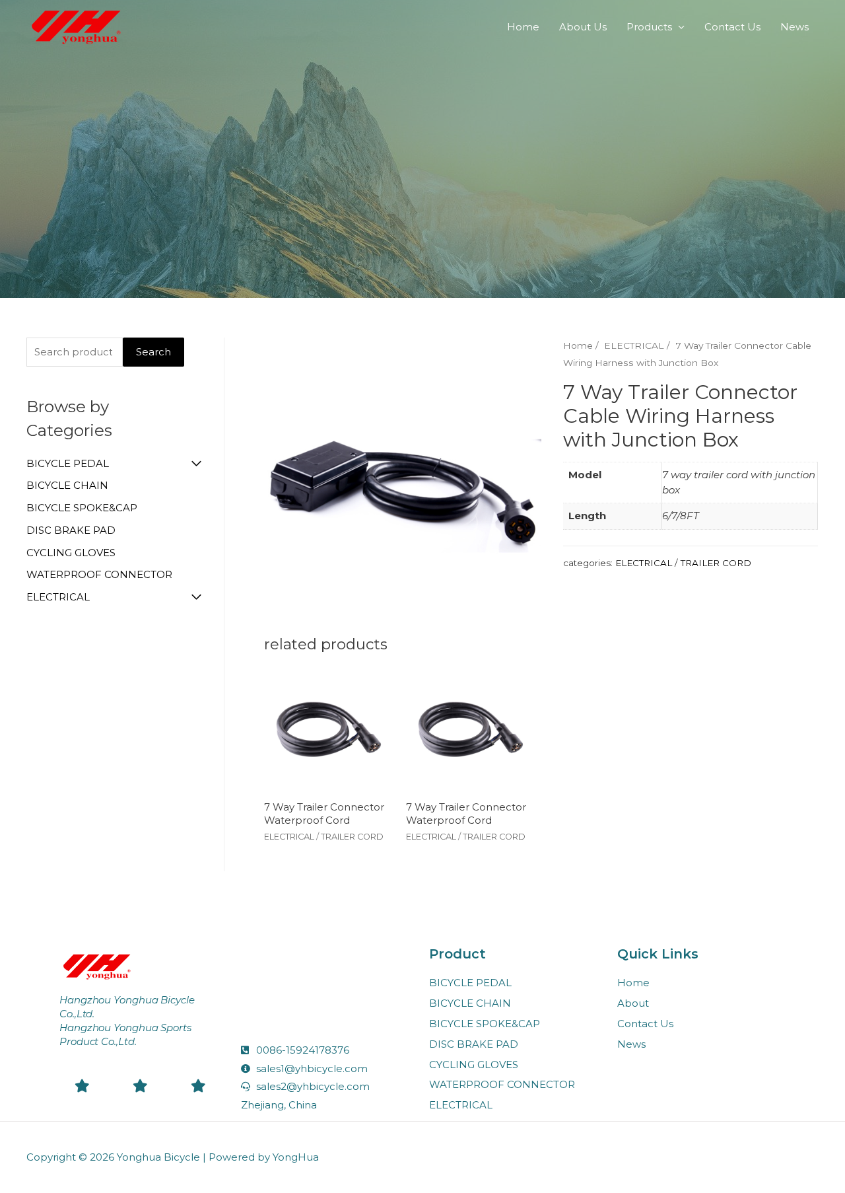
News (794, 26)
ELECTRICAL (58, 597)
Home (523, 26)
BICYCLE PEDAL (67, 463)
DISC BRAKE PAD (71, 530)
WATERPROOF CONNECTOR (99, 574)
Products (649, 26)
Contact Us (732, 26)
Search (153, 351)
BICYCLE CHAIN (67, 485)
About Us (583, 26)
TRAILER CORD (716, 563)
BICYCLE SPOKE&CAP (81, 507)
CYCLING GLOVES (71, 552)
